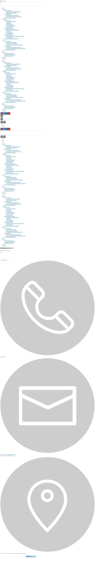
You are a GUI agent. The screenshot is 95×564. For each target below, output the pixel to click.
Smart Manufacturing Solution (11, 65)
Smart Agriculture (9, 27)
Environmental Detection (10, 25)
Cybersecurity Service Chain (11, 42)
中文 (3, 125)
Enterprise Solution (7, 10)
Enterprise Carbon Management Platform (11, 38)
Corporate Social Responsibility (9, 54)
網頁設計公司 (31, 556)
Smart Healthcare (9, 32)
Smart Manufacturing (10, 33)
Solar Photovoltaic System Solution (12, 15)
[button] (47, 122)
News (3, 8)
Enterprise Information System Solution (13, 11)
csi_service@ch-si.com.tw (10, 455)
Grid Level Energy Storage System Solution (13, 16)
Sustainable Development (8, 108)
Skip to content (3, 0)
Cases (3, 92)
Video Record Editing (10, 26)
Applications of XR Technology (9, 28)
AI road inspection (9, 37)
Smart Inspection (9, 76)
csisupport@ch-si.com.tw (11, 454)
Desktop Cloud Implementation (11, 43)
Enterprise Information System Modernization (14, 44)
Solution (3, 9)
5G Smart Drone (7, 20)
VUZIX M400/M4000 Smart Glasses (12, 30)
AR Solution (8, 31)
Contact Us (4, 58)
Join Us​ (3, 57)
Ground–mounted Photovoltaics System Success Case (15, 48)
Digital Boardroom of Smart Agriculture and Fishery (15, 36)
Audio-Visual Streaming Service (9, 17)
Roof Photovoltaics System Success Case (13, 47)
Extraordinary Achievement (9, 53)
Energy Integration (7, 14)
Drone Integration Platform (11, 21)
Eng (3, 126)
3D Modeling (8, 22)
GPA (3, 51)
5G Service (4, 19)
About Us (4, 52)
